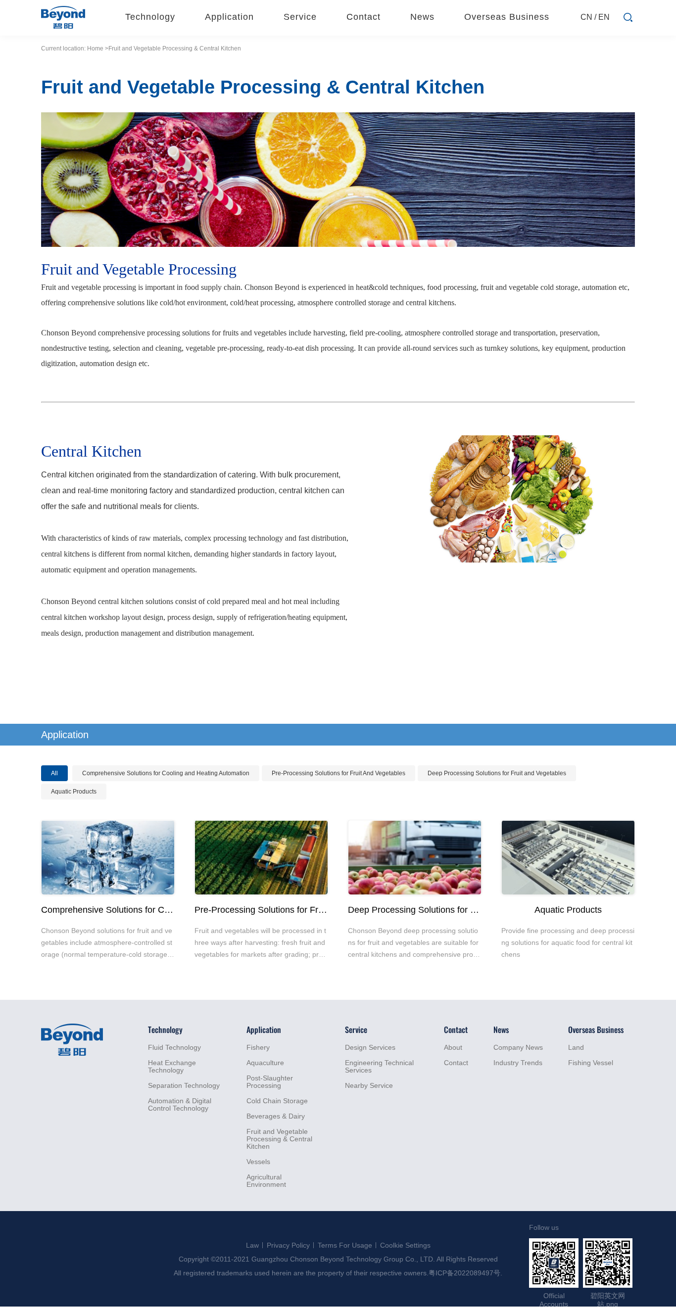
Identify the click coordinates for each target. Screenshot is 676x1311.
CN (586, 17)
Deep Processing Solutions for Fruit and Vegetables (497, 773)
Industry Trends (517, 1063)
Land (576, 1047)
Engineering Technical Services (379, 1066)
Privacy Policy (288, 1245)
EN (604, 17)
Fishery (258, 1047)
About (453, 1047)
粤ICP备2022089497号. (465, 1273)
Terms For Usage (345, 1245)
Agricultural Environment (266, 1180)
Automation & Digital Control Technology (179, 1104)
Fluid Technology (174, 1047)
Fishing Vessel (590, 1063)
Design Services (370, 1047)
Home (95, 48)
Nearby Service (369, 1085)
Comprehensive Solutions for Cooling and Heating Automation (165, 773)
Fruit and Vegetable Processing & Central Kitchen (279, 1139)
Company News (518, 1047)
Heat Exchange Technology (172, 1066)
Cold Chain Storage (277, 1101)
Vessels (258, 1162)
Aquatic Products (74, 791)
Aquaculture (265, 1063)
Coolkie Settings (405, 1245)
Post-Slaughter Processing (269, 1082)
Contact (456, 1063)
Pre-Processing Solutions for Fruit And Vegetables (338, 773)
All (54, 773)
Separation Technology (184, 1085)
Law (252, 1245)
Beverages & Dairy (275, 1116)
